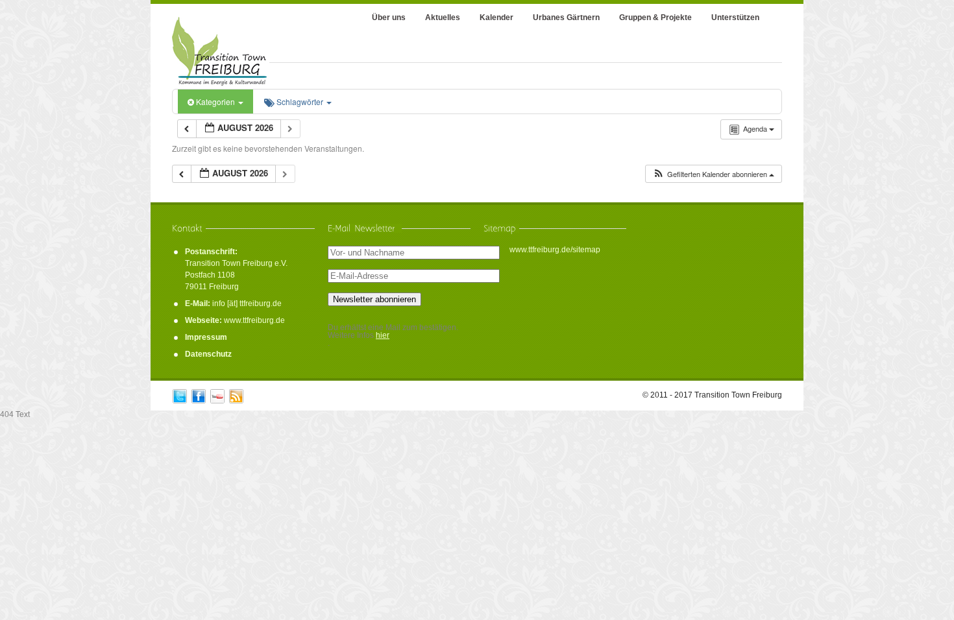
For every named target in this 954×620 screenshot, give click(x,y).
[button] (713, 174)
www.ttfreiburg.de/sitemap (554, 249)
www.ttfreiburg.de (254, 320)
